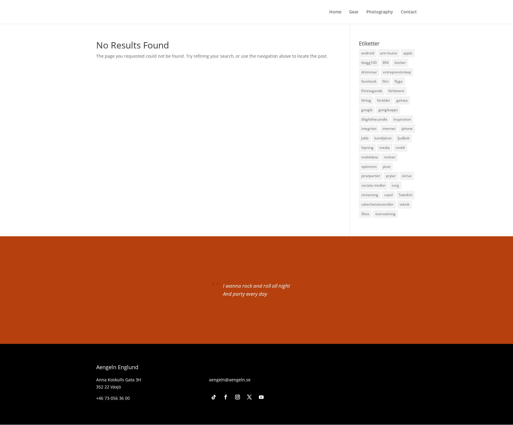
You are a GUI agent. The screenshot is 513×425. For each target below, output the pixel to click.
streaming (369, 194)
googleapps (388, 109)
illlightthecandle (374, 119)
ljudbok (403, 138)
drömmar (369, 72)
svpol (388, 194)
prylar (391, 175)
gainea (402, 100)
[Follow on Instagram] (237, 397)
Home (335, 12)
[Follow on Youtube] (261, 397)
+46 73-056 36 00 (113, 398)
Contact (409, 12)
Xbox (365, 213)
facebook (368, 81)
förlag (366, 100)
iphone (407, 128)
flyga (399, 81)
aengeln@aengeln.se (230, 379)
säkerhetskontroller (377, 204)
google (367, 109)
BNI (386, 62)
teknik (404, 204)
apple (407, 53)
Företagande (371, 90)
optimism (369, 166)
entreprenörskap (397, 72)
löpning (367, 147)
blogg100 (369, 62)
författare (396, 90)
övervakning (385, 213)
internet (388, 128)
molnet (389, 157)
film (385, 81)
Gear (354, 12)
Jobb (364, 138)
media (384, 147)
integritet (368, 128)
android (367, 53)
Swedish (405, 194)
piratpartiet (370, 175)
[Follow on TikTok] (213, 397)
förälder (383, 100)
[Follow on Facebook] (225, 397)
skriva (406, 175)
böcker (400, 62)
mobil (400, 147)
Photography (379, 12)
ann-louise (388, 53)
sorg (395, 185)
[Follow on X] (249, 397)
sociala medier (373, 185)
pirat (386, 166)
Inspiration (402, 119)
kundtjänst (383, 138)
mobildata (369, 157)
